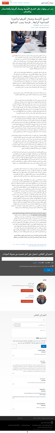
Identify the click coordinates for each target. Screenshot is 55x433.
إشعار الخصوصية (37, 341)
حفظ (44, 346)
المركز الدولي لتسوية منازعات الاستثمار (45, 427)
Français (32, 27)
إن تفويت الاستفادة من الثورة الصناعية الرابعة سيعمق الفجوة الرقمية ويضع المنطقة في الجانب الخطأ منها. (29, 214)
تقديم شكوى (20, 418)
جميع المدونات (20, 3)
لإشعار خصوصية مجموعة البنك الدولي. (27, 266)
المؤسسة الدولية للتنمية (36, 425)
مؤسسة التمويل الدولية (26, 425)
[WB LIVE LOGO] (5, 3)
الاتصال (11, 3)
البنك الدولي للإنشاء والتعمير (47, 425)
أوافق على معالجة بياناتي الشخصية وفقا (35, 266)
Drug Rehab (43, 394)
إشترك (48, 270)
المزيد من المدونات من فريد (27, 290)
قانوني (52, 418)
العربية (40, 27)
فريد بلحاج (47, 25)
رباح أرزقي (42, 25)
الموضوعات (15, 3)
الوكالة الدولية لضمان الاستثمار (13, 425)
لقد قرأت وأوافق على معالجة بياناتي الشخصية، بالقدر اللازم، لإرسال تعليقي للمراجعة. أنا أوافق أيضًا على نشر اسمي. (29, 342)
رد (12, 355)
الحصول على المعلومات (45, 418)
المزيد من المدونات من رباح (27, 301)
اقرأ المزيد (24, 371)
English (36, 27)
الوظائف (38, 418)
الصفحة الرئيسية (26, 3)
